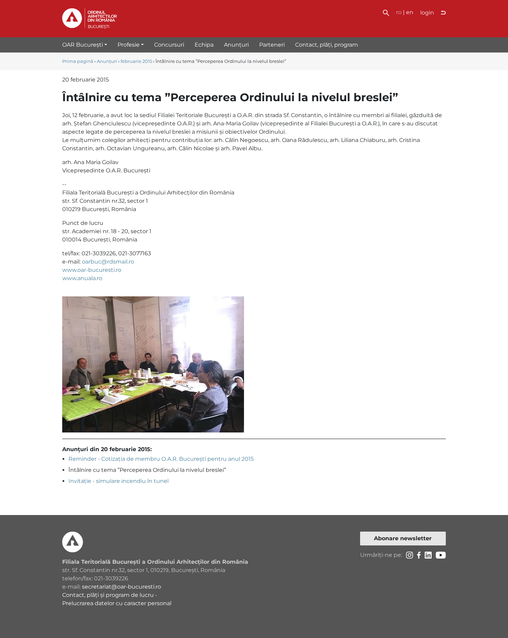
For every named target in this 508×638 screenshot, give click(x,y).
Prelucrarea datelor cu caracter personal (116, 603)
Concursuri (169, 44)
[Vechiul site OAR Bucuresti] (443, 13)
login (427, 12)
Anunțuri (236, 44)
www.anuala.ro (82, 278)
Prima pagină (77, 61)
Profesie (128, 44)
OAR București (82, 44)
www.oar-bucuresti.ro (91, 270)
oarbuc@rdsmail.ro (108, 261)
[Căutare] (386, 12)
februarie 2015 (136, 61)
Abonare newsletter (403, 538)
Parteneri (272, 44)
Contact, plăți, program (326, 44)
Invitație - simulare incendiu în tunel (118, 481)
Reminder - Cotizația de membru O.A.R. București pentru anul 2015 (161, 459)
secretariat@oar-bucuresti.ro (121, 586)
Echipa (204, 44)
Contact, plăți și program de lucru (108, 595)
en (409, 12)
